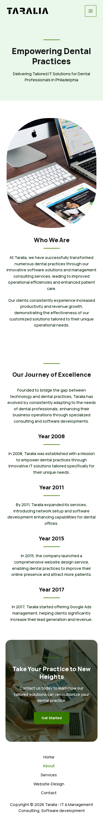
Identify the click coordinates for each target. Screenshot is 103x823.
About (49, 765)
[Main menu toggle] (90, 11)
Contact (49, 792)
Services (49, 774)
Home (48, 757)
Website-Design (49, 783)
